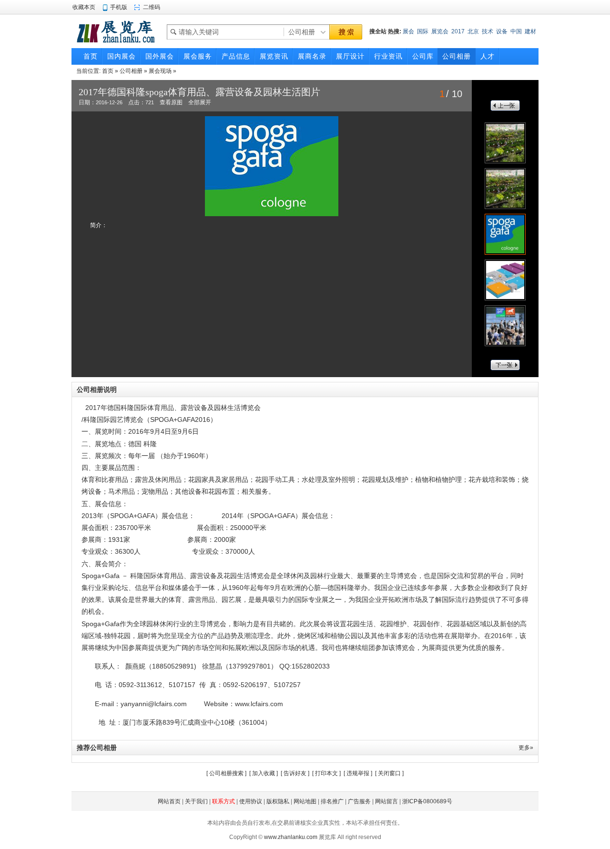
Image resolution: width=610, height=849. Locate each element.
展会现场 (160, 71)
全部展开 (199, 102)
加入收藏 (263, 773)
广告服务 (359, 801)
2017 (458, 31)
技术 (487, 31)
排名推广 (332, 801)
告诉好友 (295, 773)
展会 (408, 31)
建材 (530, 31)
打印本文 (326, 773)
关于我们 (196, 801)
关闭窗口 (389, 773)
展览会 (439, 31)
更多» (525, 747)
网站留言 (386, 801)
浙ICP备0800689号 (427, 801)
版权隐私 (277, 801)
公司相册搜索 (226, 773)
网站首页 (169, 801)
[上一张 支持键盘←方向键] (166, 166)
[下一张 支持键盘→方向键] (357, 166)
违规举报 (357, 773)
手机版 (118, 7)
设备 (502, 31)
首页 (107, 71)
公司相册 (131, 71)
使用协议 (250, 801)
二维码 (151, 7)
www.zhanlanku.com (290, 837)
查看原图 (171, 102)
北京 (473, 31)
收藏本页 (83, 7)
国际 (422, 31)
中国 (516, 31)
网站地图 (305, 801)
